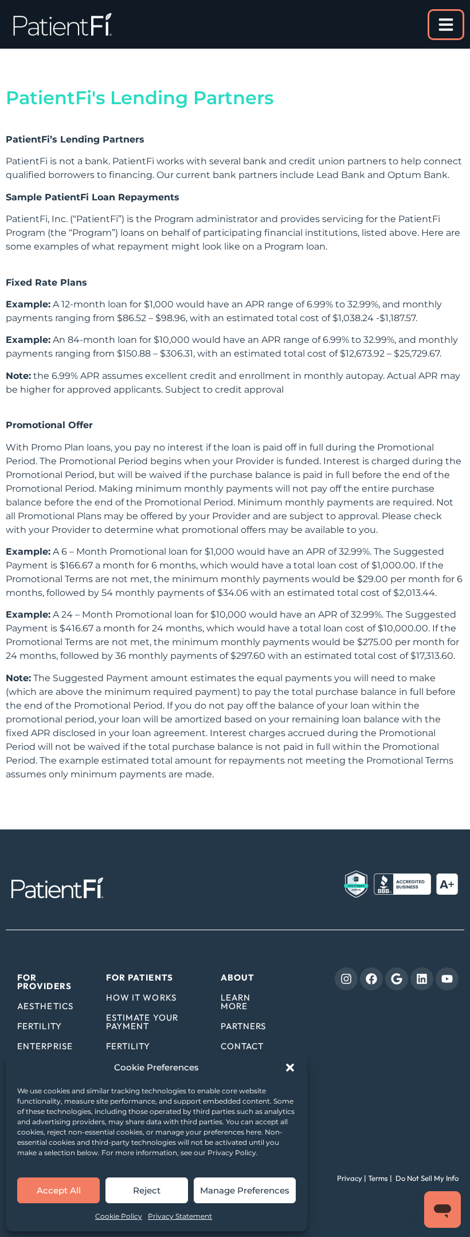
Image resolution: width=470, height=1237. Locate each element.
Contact (242, 1046)
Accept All (59, 1190)
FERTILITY (128, 1046)
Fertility (39, 1026)
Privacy (349, 1178)
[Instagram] (346, 978)
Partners (244, 1026)
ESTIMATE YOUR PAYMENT (142, 1022)
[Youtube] (447, 978)
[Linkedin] (421, 978)
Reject (146, 1190)
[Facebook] (371, 978)
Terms (378, 1178)
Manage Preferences (244, 1190)
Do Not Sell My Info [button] (426, 1178)
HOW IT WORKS (141, 997)
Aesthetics (45, 1006)
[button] (290, 1067)
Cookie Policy (118, 1216)
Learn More (236, 1001)
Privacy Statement (180, 1216)
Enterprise (45, 1046)
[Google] (396, 978)
